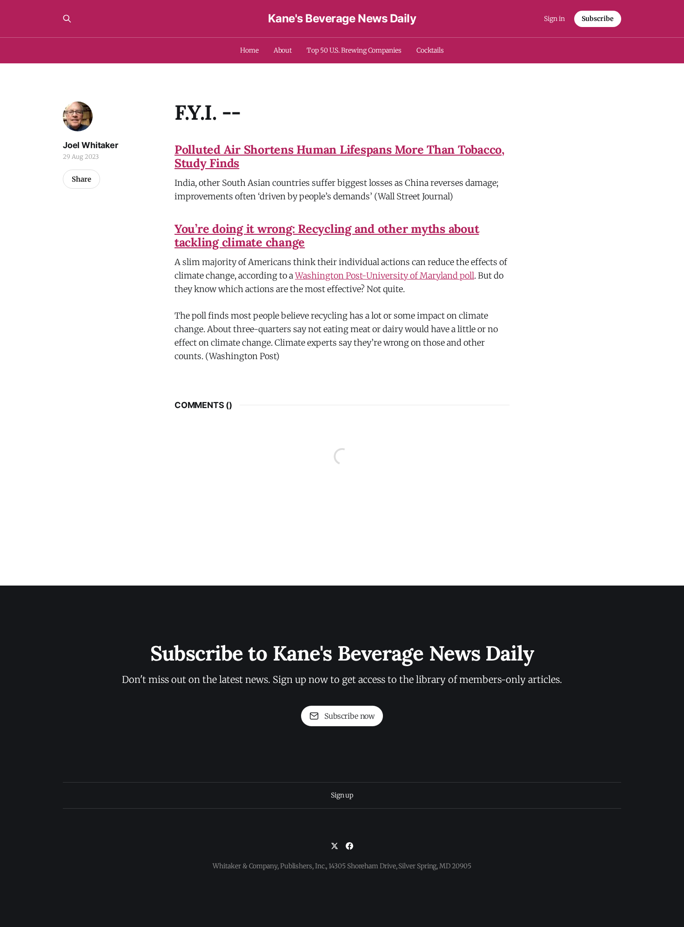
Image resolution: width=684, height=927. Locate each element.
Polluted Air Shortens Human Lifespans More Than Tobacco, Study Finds (339, 156)
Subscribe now (349, 716)
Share (81, 179)
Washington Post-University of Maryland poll (384, 275)
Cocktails (430, 50)
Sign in (554, 18)
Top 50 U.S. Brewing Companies (354, 50)
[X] (334, 846)
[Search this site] (67, 19)
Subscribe (598, 18)
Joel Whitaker (90, 145)
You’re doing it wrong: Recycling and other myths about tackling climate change (326, 235)
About (283, 50)
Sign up (342, 795)
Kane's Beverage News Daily (342, 18)
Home (249, 50)
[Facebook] (349, 846)
